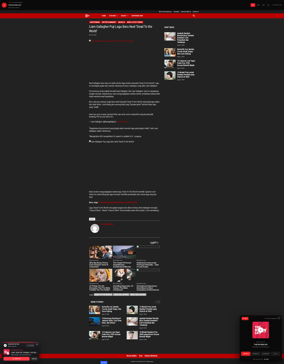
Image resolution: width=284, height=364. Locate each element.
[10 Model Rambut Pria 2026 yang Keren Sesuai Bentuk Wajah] (132, 335)
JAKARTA (246, 353)
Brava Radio (132, 356)
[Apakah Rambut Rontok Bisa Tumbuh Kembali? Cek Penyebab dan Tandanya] (132, 321)
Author (92, 219)
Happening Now (137, 16)
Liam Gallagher (121, 294)
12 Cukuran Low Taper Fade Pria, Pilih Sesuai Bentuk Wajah (111, 334)
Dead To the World (103, 294)
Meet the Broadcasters (165, 11)
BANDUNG (256, 353)
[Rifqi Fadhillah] (94, 228)
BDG (258, 5)
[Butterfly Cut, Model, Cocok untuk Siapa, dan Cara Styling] (94, 310)
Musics (121, 22)
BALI (275, 353)
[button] (194, 15)
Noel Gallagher (138, 294)
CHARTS (123, 16)
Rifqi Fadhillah (107, 224)
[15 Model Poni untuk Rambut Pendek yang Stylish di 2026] (132, 310)
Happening (95, 22)
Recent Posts (100, 219)
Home (104, 16)
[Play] (4, 5)
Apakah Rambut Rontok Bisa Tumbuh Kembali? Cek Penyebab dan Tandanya (149, 321)
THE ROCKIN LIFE (277, 5)
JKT (253, 5)
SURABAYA (265, 353)
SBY (263, 5)
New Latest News (135, 22)
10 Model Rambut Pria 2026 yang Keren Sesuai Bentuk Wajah (149, 334)
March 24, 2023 (123, 121)
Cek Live (34, 358)
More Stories (97, 302)
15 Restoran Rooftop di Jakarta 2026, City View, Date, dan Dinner (112, 320)
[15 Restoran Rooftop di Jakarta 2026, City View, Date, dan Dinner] (94, 321)
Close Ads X (104, 362)
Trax (140, 356)
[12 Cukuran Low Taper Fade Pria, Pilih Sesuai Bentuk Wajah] (94, 335)
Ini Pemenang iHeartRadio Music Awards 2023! (118, 202)
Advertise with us (186, 11)
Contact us (196, 11)
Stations (112, 16)
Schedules (176, 11)
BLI (268, 5)
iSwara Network (151, 356)
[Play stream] (260, 330)
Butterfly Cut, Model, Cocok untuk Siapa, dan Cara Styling (111, 309)
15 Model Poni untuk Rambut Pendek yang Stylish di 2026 (148, 309)
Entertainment (109, 22)
